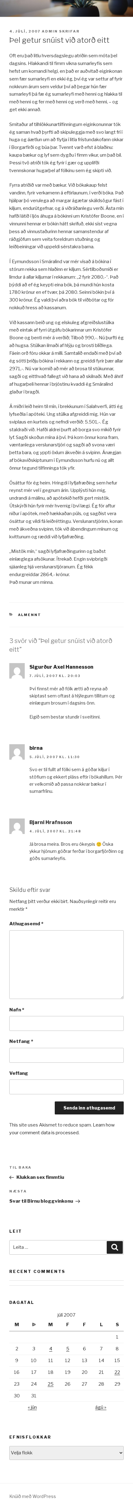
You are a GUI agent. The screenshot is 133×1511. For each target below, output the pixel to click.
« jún (32, 1407)
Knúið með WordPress (32, 1496)
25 (51, 1384)
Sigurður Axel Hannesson (61, 667)
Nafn (16, 1010)
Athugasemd (26, 924)
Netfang (21, 1041)
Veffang (18, 1073)
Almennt (29, 615)
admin (50, 31)
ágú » (100, 1407)
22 (117, 1372)
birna (36, 748)
